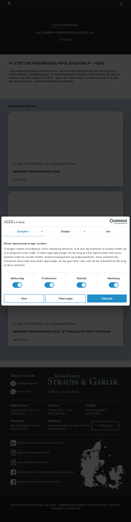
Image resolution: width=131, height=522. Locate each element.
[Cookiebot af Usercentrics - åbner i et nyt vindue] (112, 221)
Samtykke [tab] (23, 231)
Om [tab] (108, 231)
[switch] (49, 285)
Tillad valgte (65, 298)
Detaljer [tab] (65, 231)
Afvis (24, 298)
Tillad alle (107, 298)
